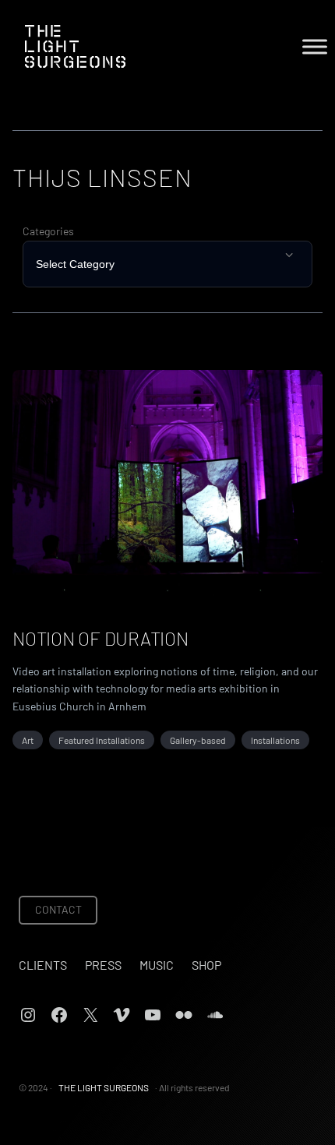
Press (103, 964)
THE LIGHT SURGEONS (103, 1087)
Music (156, 964)
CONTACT (58, 909)
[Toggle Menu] (314, 46)
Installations (275, 740)
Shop (206, 964)
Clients (43, 964)
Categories (48, 231)
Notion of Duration (100, 638)
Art (28, 740)
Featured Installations (101, 740)
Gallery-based (198, 740)
